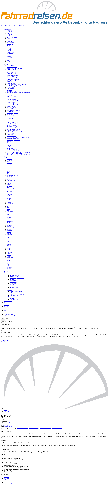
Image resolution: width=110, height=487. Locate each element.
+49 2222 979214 (21, 25)
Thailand (9, 260)
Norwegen (9, 236)
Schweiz (9, 248)
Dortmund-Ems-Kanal (22, 428)
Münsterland (9, 176)
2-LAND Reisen (11, 65)
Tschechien (9, 261)
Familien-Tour (10, 31)
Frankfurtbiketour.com (12, 121)
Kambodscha (10, 211)
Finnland (9, 199)
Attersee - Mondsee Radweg (16, 291)
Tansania (9, 259)
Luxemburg (9, 223)
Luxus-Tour (9, 54)
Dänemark (9, 192)
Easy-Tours (9, 90)
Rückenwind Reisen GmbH (13, 129)
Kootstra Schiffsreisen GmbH (14, 110)
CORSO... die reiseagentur (13, 79)
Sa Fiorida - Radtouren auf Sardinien (15, 132)
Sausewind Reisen (11, 133)
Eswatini (9, 198)
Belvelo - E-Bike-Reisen (12, 75)
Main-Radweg (13, 280)
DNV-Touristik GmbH (12, 87)
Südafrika (9, 256)
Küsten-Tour (10, 41)
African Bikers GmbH (12, 67)
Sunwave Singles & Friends (13, 140)
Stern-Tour (9, 57)
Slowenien (9, 252)
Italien (8, 161)
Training (9, 48)
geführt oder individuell (6, 321)
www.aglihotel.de (8, 426)
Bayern (8, 171)
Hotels (5, 410)
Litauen (8, 222)
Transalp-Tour (10, 49)
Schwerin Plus (10, 134)
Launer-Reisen (10, 111)
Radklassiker (10, 119)
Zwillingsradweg (14, 287)
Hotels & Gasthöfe (8, 301)
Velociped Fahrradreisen (12, 149)
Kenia (8, 214)
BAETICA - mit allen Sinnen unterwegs (16, 73)
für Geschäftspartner (8, 314)
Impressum (6, 307)
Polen (8, 165)
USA (8, 265)
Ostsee (8, 179)
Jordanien (9, 210)
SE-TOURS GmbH (11, 136)
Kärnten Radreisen (11, 106)
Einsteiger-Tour (10, 46)
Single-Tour (9, 33)
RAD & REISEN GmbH (13, 122)
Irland (8, 206)
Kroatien (9, 217)
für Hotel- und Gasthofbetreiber (11, 315)
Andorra (9, 184)
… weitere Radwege (14, 288)
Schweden (9, 246)
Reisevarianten (7, 27)
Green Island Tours (11, 98)
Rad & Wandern (10, 42)
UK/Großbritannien (11, 205)
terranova (9, 141)
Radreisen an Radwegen (12, 37)
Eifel (8, 173)
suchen (2, 320)
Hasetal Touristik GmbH (12, 100)
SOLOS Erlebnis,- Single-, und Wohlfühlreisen (18, 137)
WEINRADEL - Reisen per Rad (14, 153)
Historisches (6, 311)
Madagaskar (9, 225)
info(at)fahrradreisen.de (10, 25)
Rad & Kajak (10, 44)
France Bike (9, 95)
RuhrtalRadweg (13, 282)
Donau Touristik (10, 88)
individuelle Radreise (6, 332)
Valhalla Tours (10, 146)
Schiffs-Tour (9, 30)
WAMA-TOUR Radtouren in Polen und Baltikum (18, 152)
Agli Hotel (6, 411)
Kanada (8, 213)
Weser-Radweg (13, 284)
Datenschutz (6, 309)
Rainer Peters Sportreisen (12, 123)
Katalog (5, 302)
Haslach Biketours (11, 102)
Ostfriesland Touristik (12, 117)
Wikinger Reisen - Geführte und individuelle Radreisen (20, 155)
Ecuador (9, 195)
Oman (8, 237)
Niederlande (9, 163)
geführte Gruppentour (6, 324)
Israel (8, 207)
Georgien (9, 202)
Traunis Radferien (11, 118)
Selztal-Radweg (13, 283)
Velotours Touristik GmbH (13, 150)
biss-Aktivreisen (10, 76)
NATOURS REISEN (12, 115)
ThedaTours (9, 142)
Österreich (9, 164)
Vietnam (9, 268)
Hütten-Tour (9, 50)
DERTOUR (9, 81)
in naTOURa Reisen (11, 103)
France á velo (10, 94)
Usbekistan (9, 267)
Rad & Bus (9, 45)
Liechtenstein (10, 221)
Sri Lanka (9, 255)
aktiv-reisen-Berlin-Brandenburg (14, 68)
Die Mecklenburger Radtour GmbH (15, 86)
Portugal (9, 242)
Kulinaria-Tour (10, 52)
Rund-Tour (9, 60)
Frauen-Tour (9, 56)
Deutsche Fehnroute (11, 83)
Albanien (9, 183)
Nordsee (9, 178)
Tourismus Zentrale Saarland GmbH (15, 144)
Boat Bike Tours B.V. (12, 77)
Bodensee (9, 172)
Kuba (8, 218)
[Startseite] (56, 408)
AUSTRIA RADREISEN (13, 71)
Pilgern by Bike (10, 61)
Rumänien (9, 244)
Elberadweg (12, 279)
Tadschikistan (10, 257)
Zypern (8, 269)
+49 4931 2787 (6, 422)
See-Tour (9, 59)
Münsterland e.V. (11, 114)
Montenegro (9, 230)
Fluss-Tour (9, 36)
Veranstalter (6, 63)
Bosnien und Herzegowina (13, 188)
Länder (5, 156)
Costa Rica (9, 191)
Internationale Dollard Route (13, 104)
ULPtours (9, 145)
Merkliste (3, 25)
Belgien (8, 187)
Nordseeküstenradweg (34, 428)
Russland (9, 245)
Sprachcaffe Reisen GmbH (13, 138)
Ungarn (8, 264)
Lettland (8, 219)
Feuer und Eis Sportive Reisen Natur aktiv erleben (18, 92)
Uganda (8, 263)
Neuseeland (9, 233)
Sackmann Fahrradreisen (12, 130)
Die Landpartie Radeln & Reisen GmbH (16, 84)
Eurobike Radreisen (11, 91)
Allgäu (8, 169)
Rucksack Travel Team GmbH (14, 127)
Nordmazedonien (11, 228)
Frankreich (9, 160)
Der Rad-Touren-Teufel (12, 80)
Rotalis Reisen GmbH (12, 126)
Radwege (6, 271)
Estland (8, 196)
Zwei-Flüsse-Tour (14, 286)
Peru (8, 240)
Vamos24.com (10, 148)
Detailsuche (6, 305)
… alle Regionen (11, 180)
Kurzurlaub (9, 34)
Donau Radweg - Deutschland (17, 278)
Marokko (9, 226)
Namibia (9, 232)
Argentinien (9, 186)
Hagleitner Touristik (11, 99)
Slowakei (9, 251)
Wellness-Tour (10, 53)
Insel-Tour (9, 40)
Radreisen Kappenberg (12, 107)
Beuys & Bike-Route (15, 275)
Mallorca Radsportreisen (12, 113)
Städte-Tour (9, 38)
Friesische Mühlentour (57, 428)
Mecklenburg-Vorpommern (13, 175)
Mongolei (9, 229)
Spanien (8, 167)
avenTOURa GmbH (11, 72)
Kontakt (5, 310)
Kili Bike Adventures (12, 109)
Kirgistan (9, 215)
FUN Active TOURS (12, 96)
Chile (8, 190)
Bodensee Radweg (14, 276)
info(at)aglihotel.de (7, 425)
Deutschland (9, 159)
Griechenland (10, 203)
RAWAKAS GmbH (11, 125)
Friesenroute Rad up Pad (45, 428)
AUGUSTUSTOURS (12, 69)
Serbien (8, 249)
